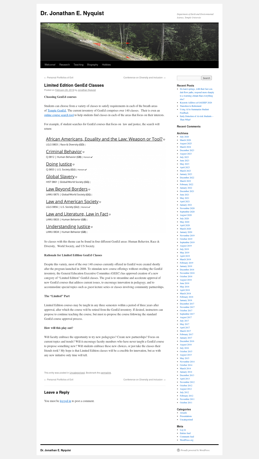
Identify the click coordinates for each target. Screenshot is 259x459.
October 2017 (186, 310)
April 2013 (185, 378)
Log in (183, 429)
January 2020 (186, 231)
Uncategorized (77, 372)
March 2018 (185, 293)
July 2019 (184, 249)
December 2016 (187, 341)
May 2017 (184, 324)
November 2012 (187, 381)
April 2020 (185, 225)
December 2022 (187, 177)
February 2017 (186, 334)
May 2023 (184, 163)
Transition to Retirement (190, 105)
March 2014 (185, 368)
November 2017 (187, 306)
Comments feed (187, 436)
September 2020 (187, 211)
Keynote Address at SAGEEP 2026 (196, 102)
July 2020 (184, 218)
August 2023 (186, 153)
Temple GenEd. (57, 110)
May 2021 (184, 197)
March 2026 (185, 139)
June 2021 (184, 194)
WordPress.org (186, 439)
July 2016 (184, 347)
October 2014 (186, 364)
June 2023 (184, 160)
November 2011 (187, 398)
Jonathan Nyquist (87, 89)
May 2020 (184, 221)
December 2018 (187, 269)
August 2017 (186, 317)
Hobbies (106, 64)
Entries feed (185, 433)
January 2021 (186, 204)
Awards (183, 412)
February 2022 (186, 184)
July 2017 (184, 320)
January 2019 (186, 266)
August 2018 (186, 279)
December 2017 (187, 303)
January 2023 (186, 174)
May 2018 (184, 286)
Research (64, 64)
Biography (92, 64)
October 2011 (186, 402)
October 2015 (186, 351)
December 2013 (187, 375)
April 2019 (185, 255)
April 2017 (185, 327)
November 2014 (187, 361)
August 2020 (186, 214)
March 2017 (185, 330)
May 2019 (184, 252)
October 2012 (186, 385)
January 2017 (186, 337)
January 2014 (186, 371)
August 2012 (186, 388)
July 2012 (184, 392)
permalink (106, 372)
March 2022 (185, 180)
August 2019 (186, 245)
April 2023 (185, 167)
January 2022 (186, 187)
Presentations (186, 416)
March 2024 (185, 146)
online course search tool (59, 115)
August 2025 (186, 143)
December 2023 (187, 150)
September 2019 (187, 242)
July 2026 (184, 136)
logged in (65, 401)
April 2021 (185, 201)
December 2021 (187, 191)
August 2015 (186, 354)
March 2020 (185, 228)
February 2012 (186, 395)
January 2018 (186, 300)
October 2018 (186, 276)
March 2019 (185, 259)
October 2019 (186, 238)
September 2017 (187, 313)
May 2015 (184, 358)
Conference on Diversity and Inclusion (144, 77)
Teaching (78, 64)
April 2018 (185, 289)
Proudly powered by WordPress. (195, 450)
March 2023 (185, 170)
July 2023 (184, 156)
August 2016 (186, 344)
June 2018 (184, 283)
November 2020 (187, 208)
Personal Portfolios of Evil (58, 77)
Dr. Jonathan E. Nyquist (72, 13)
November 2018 (187, 272)
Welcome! (50, 64)
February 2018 (186, 296)
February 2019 (186, 262)
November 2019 (187, 235)
